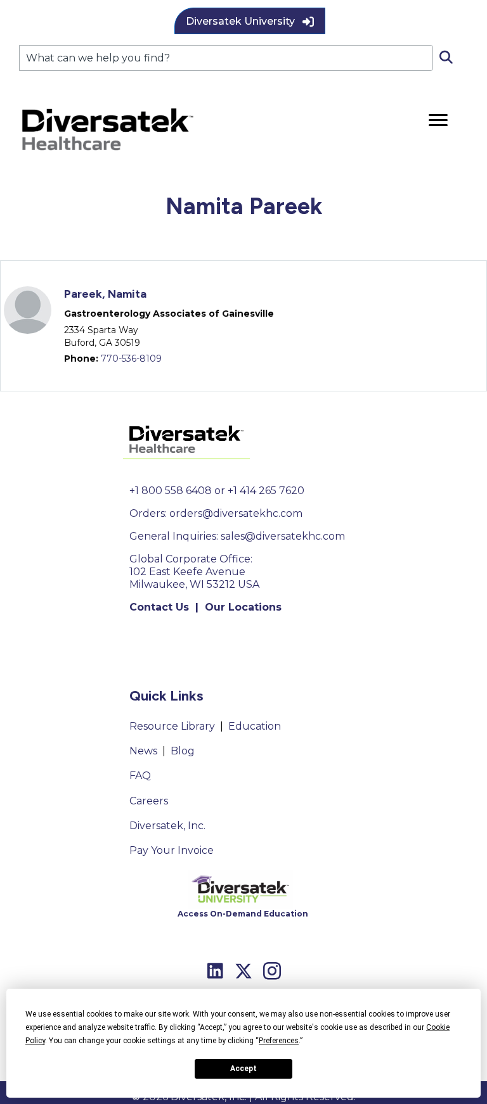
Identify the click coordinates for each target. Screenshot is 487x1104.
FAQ (140, 776)
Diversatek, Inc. (167, 826)
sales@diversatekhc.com (283, 536)
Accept (243, 1068)
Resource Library (172, 726)
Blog (183, 751)
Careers (148, 801)
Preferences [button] (279, 1040)
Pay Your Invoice (171, 850)
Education (254, 726)
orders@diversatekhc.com (235, 513)
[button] (249, 21)
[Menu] (438, 120)
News (143, 751)
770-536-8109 (131, 358)
